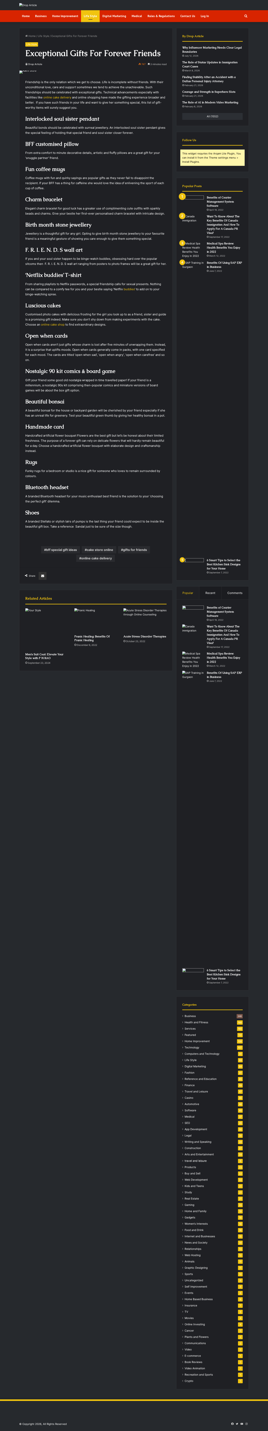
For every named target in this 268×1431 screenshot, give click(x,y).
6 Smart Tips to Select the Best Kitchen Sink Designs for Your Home (224, 564)
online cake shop (53, 324)
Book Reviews (193, 1362)
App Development (196, 1129)
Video (188, 1349)
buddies (129, 289)
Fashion (189, 1072)
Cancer (189, 1330)
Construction (193, 1148)
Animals (189, 1261)
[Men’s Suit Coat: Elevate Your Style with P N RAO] (46, 629)
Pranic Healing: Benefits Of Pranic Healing (92, 638)
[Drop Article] (28, 5)
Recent (210, 593)
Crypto (189, 1380)
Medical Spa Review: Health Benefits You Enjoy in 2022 (223, 247)
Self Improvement (196, 1286)
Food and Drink (194, 1230)
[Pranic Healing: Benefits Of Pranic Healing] (96, 620)
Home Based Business (199, 1299)
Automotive (192, 1104)
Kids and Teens (194, 1186)
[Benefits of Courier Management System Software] (193, 203)
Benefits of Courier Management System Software (220, 201)
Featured (190, 1034)
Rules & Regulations (161, 16)
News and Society (196, 1242)
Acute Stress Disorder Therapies (144, 636)
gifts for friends (135, 550)
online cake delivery (57, 97)
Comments (234, 593)
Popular (187, 593)
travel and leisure (196, 1160)
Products (190, 1167)
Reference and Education (201, 1078)
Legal (188, 1135)
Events (189, 1292)
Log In (205, 16)
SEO (187, 1122)
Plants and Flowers (197, 1336)
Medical (137, 16)
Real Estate (192, 1198)
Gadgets (190, 1217)
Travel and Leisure (196, 1091)
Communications (195, 1343)
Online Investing (195, 1324)
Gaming (189, 1204)
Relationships (193, 1248)
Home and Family (196, 1211)
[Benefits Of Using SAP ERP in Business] (193, 408)
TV (186, 1311)
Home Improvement (65, 16)
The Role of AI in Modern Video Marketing (210, 102)
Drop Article (35, 64)
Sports (189, 1274)
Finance (190, 1085)
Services (190, 1028)
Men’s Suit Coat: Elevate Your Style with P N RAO (44, 656)
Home (26, 16)
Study (188, 1192)
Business (41, 16)
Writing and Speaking (198, 1141)
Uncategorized (194, 1280)
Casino (189, 1097)
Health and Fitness (196, 1022)
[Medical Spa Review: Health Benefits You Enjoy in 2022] (193, 249)
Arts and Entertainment (199, 1154)
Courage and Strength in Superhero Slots (208, 92)
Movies (189, 1318)
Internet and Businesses (200, 1236)
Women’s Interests (196, 1223)
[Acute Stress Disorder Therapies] (145, 620)
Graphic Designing (196, 1267)
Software (190, 1110)
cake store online (100, 550)
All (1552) (212, 116)
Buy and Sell (192, 1173)
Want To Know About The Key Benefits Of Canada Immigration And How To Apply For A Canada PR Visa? (223, 225)
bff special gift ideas (61, 550)
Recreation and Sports (199, 1374)
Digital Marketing (114, 16)
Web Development (196, 1179)
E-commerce (193, 1355)
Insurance (191, 1305)
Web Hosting (193, 1255)
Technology (192, 1047)
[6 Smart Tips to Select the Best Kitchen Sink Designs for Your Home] (193, 565)
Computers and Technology (202, 1053)
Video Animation (195, 1368)
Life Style (90, 16)
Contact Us (187, 16)
